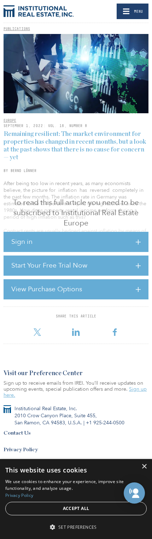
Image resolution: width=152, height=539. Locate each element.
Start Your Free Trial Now (49, 265)
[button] (134, 493)
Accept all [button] (76, 508)
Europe (10, 120)
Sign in (22, 241)
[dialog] (76, 499)
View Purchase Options (46, 289)
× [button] (144, 466)
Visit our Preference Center (43, 373)
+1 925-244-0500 (105, 422)
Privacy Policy (21, 449)
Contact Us (17, 433)
